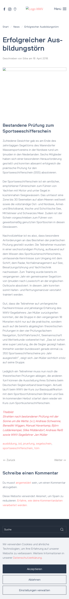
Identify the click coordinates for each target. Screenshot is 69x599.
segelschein (43, 443)
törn (36, 448)
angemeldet (23, 482)
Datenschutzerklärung (27, 557)
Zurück (11, 460)
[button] (60, 9)
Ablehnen (34, 579)
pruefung (28, 443)
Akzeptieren (34, 569)
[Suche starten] (62, 529)
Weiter (58, 460)
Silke (25, 58)
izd (20, 443)
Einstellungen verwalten (34, 590)
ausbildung (10, 443)
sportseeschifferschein (18, 448)
